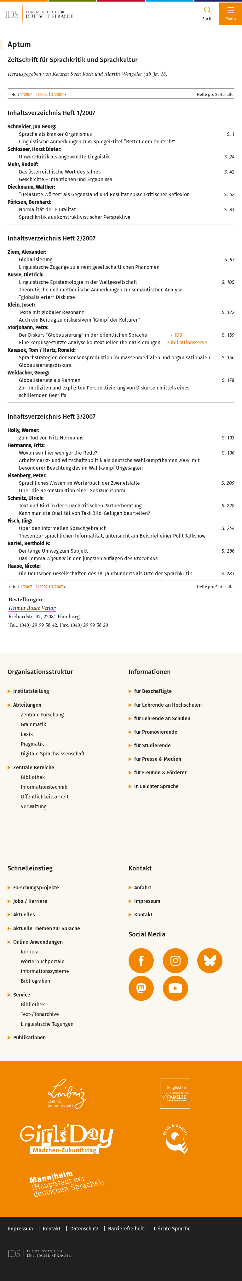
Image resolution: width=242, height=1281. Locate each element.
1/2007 (26, 94)
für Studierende (152, 745)
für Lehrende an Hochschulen (168, 705)
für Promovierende (155, 732)
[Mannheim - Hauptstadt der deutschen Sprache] (67, 1184)
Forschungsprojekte (36, 888)
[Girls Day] (67, 1139)
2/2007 (42, 94)
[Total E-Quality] (175, 1139)
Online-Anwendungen (38, 942)
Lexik (27, 734)
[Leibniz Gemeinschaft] (67, 1094)
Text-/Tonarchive (40, 1014)
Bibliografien (35, 981)
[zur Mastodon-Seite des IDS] (141, 988)
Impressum (147, 901)
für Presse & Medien (157, 759)
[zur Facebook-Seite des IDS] (141, 960)
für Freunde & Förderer (160, 773)
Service (21, 995)
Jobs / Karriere (30, 901)
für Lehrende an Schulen (162, 718)
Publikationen (29, 1038)
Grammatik (33, 724)
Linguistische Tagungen (47, 1024)
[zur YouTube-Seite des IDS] (175, 988)
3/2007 (57, 94)
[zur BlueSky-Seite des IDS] (209, 960)
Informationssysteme (45, 971)
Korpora (30, 952)
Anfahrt (142, 888)
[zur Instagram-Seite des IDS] (175, 960)
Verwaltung (33, 806)
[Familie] (175, 1094)
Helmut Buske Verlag (32, 608)
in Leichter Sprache (156, 786)
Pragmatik (32, 744)
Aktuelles (24, 915)
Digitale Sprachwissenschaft (53, 754)
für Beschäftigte (153, 691)
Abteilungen (27, 705)
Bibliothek (33, 777)
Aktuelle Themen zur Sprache (46, 928)
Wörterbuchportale (43, 961)
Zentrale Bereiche (33, 767)
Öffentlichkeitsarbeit (45, 797)
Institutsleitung (31, 691)
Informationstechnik (44, 787)
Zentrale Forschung (42, 715)
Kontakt (143, 915)
